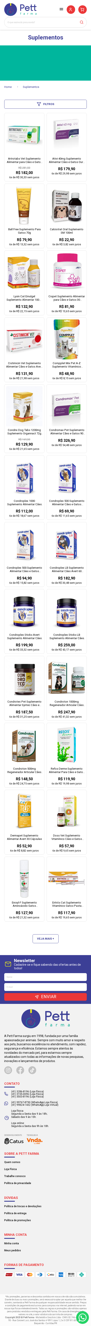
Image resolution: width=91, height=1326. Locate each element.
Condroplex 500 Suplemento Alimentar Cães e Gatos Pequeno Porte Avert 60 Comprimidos (24, 569)
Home (8, 86)
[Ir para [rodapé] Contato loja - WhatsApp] (82, 1317)
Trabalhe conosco (15, 1176)
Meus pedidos (12, 1250)
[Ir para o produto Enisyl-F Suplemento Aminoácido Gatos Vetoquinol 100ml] (24, 879)
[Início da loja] (20, 9)
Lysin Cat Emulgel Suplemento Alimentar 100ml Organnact (24, 298)
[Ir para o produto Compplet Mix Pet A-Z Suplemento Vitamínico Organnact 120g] (66, 339)
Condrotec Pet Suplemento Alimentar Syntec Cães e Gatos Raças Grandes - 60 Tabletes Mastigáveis (24, 703)
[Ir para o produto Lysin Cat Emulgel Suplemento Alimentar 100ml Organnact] (24, 272)
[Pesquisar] (83, 22)
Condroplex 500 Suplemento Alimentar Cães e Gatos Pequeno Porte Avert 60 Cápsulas (66, 502)
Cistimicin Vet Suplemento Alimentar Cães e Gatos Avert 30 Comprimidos (24, 365)
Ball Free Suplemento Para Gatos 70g (24, 231)
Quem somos (12, 1162)
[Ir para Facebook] (20, 1070)
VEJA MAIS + (45, 938)
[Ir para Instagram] (8, 1070)
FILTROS (48, 104)
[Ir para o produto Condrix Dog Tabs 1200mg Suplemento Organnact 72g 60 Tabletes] (24, 406)
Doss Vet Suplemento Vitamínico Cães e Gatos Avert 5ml (66, 837)
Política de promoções (17, 1220)
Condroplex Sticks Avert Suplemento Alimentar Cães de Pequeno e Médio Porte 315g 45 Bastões (24, 636)
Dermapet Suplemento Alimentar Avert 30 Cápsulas (24, 837)
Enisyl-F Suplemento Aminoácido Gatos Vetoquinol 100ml (24, 904)
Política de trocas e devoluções (22, 1206)
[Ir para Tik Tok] (32, 1070)
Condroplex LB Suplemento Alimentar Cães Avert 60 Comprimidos (67, 569)
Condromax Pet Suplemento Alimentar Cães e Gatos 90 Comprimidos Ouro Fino (66, 431)
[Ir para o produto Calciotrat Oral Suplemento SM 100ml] (66, 205)
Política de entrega (15, 1213)
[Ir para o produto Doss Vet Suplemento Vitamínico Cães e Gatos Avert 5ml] (66, 812)
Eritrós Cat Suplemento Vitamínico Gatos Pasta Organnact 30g (66, 904)
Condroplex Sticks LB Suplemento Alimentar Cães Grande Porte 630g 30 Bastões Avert (67, 636)
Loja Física (10, 1169)
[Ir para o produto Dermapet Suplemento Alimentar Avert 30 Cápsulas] (24, 812)
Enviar (48, 996)
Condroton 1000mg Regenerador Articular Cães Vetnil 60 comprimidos (67, 703)
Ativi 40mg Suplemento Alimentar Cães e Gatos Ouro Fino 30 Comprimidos (67, 160)
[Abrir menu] (61, 9)
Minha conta (11, 1243)
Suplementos (31, 86)
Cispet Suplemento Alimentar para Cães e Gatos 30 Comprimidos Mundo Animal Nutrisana (66, 298)
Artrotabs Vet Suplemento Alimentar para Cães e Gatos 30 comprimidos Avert (24, 160)
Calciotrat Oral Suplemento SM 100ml (66, 231)
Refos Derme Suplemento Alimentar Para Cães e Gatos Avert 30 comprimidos (66, 770)
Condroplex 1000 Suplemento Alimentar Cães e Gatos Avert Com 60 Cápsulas (24, 502)
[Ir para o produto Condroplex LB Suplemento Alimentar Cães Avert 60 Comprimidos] (66, 544)
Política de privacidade (17, 1183)
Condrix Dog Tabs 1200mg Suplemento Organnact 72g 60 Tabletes (24, 431)
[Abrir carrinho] (82, 9)
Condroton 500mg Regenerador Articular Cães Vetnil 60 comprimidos (24, 770)
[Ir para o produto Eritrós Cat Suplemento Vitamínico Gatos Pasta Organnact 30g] (66, 879)
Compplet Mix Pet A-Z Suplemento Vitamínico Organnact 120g (66, 365)
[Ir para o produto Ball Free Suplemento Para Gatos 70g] (24, 205)
